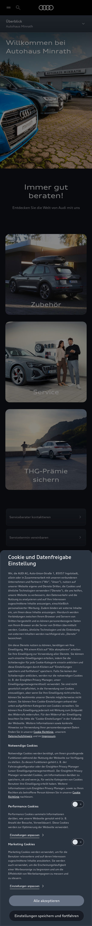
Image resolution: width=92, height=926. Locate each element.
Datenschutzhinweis (20, 736)
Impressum (48, 736)
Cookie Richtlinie (43, 731)
